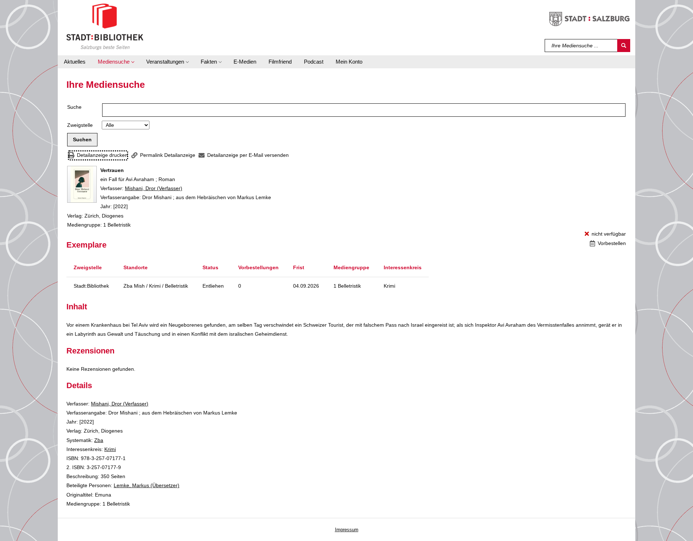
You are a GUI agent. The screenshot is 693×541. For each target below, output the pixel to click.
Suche (74, 107)
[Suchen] (623, 45)
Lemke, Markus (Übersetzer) (146, 485)
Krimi (110, 449)
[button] (116, 61)
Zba (98, 440)
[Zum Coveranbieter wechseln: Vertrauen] (82, 184)
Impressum (346, 529)
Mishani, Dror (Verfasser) (153, 188)
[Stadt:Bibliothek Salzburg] (104, 26)
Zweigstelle (80, 125)
